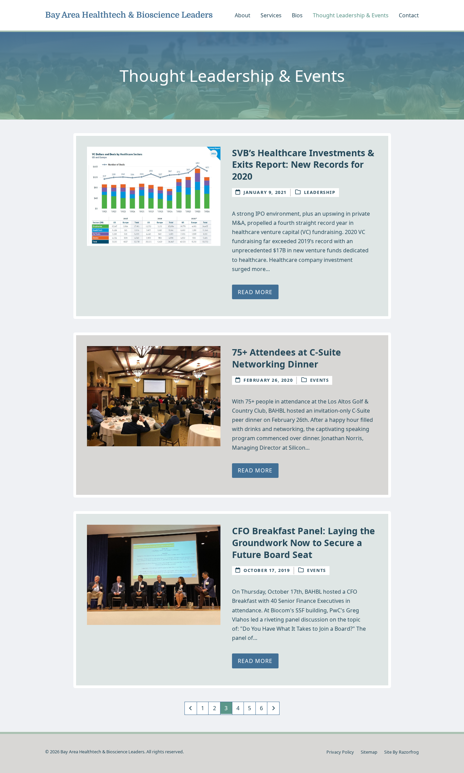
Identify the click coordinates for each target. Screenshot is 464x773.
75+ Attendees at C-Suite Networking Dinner (286, 358)
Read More (255, 292)
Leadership (320, 192)
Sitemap (369, 752)
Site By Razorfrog (401, 752)
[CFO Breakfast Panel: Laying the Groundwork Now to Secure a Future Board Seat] (153, 574)
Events (319, 380)
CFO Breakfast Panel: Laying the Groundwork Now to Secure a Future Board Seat (303, 542)
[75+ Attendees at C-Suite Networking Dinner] (153, 395)
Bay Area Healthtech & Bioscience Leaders (129, 15)
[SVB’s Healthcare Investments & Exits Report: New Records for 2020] (153, 195)
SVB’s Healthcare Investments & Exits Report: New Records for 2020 (303, 164)
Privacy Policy (340, 752)
